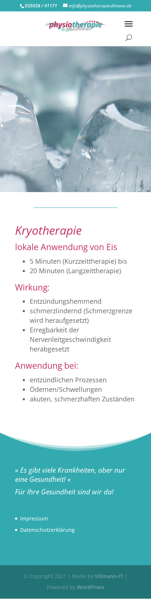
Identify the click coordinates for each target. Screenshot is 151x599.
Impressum (34, 518)
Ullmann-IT (109, 576)
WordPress (90, 587)
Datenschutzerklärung (47, 529)
